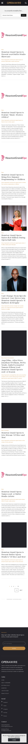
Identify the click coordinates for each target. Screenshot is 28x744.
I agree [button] (14, 739)
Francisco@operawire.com (7, 726)
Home (2, 680)
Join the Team (4, 690)
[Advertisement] (14, 611)
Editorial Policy (5, 685)
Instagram (5, 709)
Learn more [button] (17, 737)
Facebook (5, 702)
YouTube (5, 712)
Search (23, 15)
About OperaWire (5, 682)
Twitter (4, 705)
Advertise (3, 688)
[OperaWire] (14, 3)
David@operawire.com (6, 730)
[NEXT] (16, 590)
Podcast (5, 716)
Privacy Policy (5, 693)
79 (18, 586)
